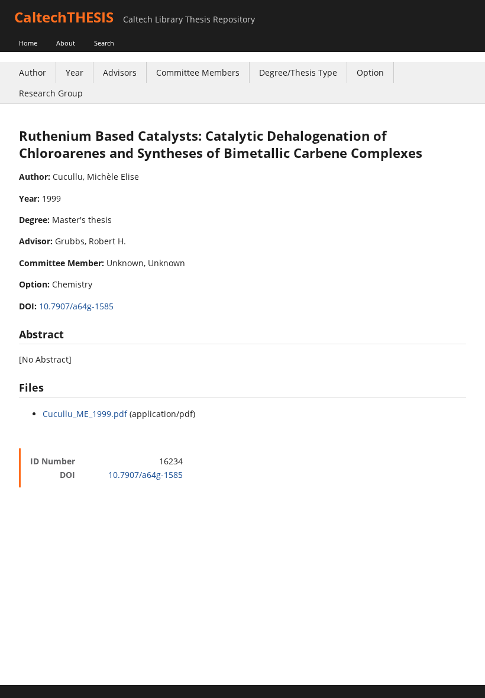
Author (32, 72)
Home (28, 42)
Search (104, 42)
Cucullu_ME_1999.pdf (85, 413)
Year (74, 72)
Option (370, 72)
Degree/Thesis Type (298, 72)
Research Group (51, 93)
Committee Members (198, 72)
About (65, 42)
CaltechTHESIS (64, 17)
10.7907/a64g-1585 (76, 306)
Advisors (120, 72)
